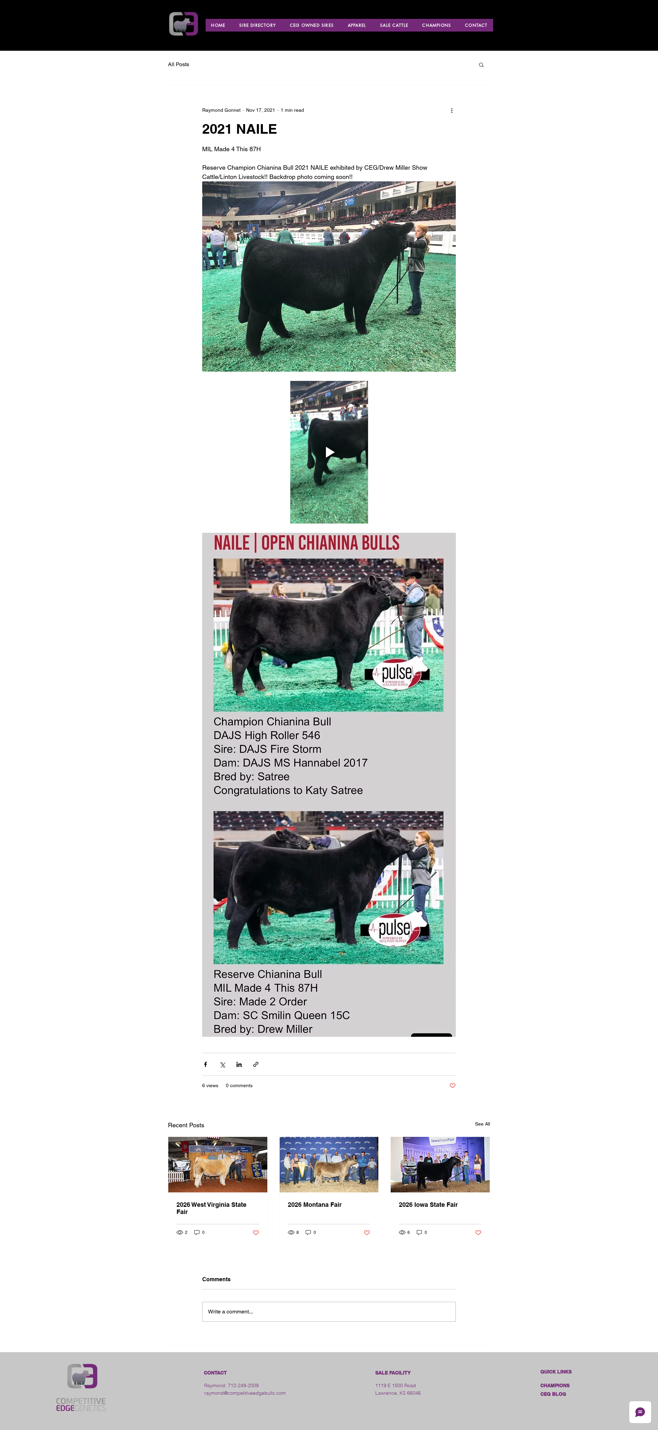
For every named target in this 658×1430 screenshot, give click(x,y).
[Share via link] (256, 1064)
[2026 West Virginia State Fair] (217, 1164)
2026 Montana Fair (315, 1204)
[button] (481, 64)
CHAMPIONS (555, 1385)
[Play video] (329, 452)
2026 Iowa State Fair (428, 1204)
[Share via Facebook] (205, 1064)
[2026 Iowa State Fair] (440, 1164)
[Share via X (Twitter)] (222, 1064)
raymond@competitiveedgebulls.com (245, 1393)
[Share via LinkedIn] (239, 1064)
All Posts (178, 64)
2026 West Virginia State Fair (211, 1208)
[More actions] (452, 110)
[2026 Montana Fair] (329, 1164)
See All (482, 1124)
